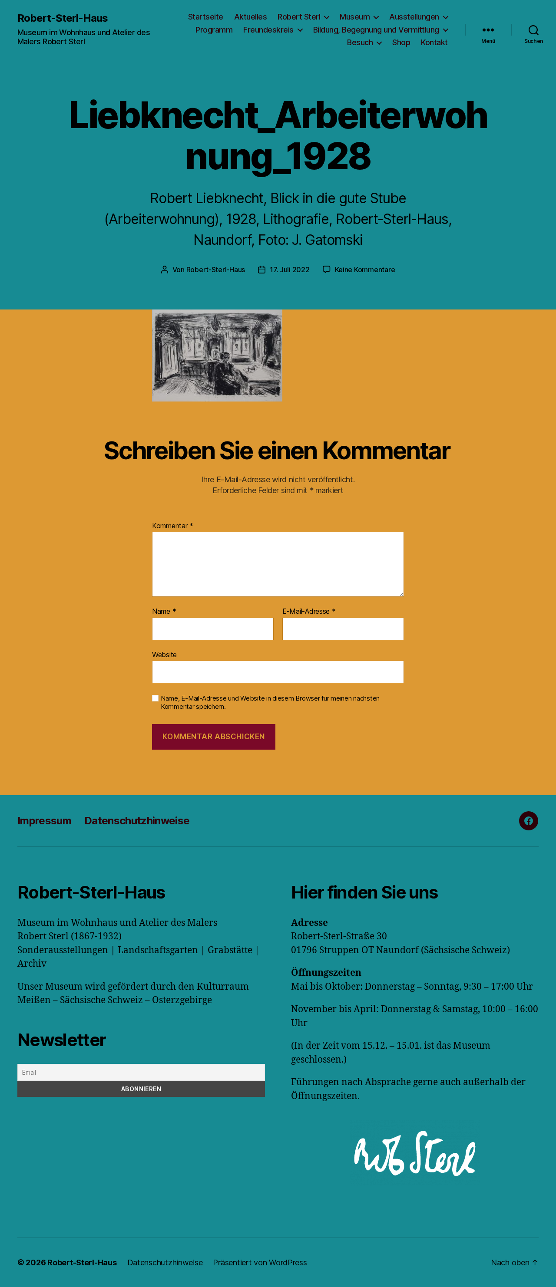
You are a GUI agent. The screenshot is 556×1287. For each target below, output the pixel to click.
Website (164, 654)
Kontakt (434, 42)
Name (164, 612)
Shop (401, 42)
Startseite (205, 16)
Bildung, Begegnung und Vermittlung (376, 29)
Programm (213, 29)
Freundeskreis (268, 29)
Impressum (44, 820)
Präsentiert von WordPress (260, 1262)
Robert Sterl (299, 16)
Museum (355, 16)
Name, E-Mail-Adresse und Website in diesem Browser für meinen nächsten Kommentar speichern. (270, 703)
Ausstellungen (414, 16)
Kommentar (172, 526)
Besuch (360, 42)
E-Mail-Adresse (309, 612)
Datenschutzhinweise (136, 820)
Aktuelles (250, 16)
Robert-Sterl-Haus (62, 18)
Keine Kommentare (365, 269)
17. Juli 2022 (290, 269)
